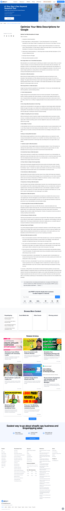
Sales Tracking (4, 453)
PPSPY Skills (3, 465)
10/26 (36, 471)
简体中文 (6, 507)
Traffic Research (4, 461)
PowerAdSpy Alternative (17, 480)
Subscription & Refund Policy (56, 453)
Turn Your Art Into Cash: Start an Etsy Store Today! (10, 322)
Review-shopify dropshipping (18, 474)
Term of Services (54, 451)
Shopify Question (29, 459)
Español (23, 507)
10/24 (32, 473)
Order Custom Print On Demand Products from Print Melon (44, 453)
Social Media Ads (29, 456)
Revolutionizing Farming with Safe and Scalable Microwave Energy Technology (45, 492)
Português (19, 507)
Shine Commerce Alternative (18, 477)
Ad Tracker (3, 451)
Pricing (33, 1)
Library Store (3, 458)
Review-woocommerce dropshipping (19, 471)
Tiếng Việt (33, 507)
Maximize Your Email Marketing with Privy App (45, 496)
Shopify (5, 23)
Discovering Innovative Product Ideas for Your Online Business (44, 488)
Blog (27, 451)
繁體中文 (9, 507)
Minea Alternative (16, 464)
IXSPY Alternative (17, 461)
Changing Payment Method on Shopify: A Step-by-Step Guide (44, 459)
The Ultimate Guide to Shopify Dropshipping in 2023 (10, 329)
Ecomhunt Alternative (17, 456)
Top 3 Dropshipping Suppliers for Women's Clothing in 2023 (10, 325)
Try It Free (9, 18)
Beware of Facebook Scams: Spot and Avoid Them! (45, 481)
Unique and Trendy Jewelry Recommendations (9, 318)
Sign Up (57, 296)
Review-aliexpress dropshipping (19, 473)
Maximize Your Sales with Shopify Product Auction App (45, 472)
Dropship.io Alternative (17, 467)
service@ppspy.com (55, 460)
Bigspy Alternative (17, 476)
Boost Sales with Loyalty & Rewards (45, 490)
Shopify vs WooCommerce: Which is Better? (45, 462)
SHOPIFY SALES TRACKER (31, 450)
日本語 (16, 507)
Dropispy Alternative (17, 479)
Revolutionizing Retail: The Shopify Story (45, 451)
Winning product (29, 461)
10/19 (32, 475)
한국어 (13, 507)
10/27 (32, 471)
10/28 (28, 471)
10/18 (36, 475)
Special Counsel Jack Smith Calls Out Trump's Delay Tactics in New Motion (45, 456)
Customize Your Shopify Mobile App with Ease (45, 498)
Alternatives (16, 451)
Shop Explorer (4, 459)
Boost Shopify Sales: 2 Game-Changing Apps (44, 467)
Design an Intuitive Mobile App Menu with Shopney (45, 486)
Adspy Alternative (16, 465)
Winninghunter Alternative (18, 458)
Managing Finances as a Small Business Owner (44, 474)
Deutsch (26, 507)
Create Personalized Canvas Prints (45, 478)
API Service (39, 1)
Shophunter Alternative (17, 468)
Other (28, 467)
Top (62, 508)
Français (30, 507)
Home (1, 23)
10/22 (28, 475)
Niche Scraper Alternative (18, 453)
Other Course (29, 458)
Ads (2, 450)
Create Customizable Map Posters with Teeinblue (45, 477)
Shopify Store (4, 462)
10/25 (28, 473)
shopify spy (16, 462)
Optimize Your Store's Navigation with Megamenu (44, 483)
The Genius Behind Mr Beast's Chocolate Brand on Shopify (44, 464)
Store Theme (3, 464)
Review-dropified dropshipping (18, 470)
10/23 (36, 473)
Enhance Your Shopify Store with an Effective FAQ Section (45, 469)
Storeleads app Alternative (18, 459)
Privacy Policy (54, 450)
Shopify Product (4, 456)
